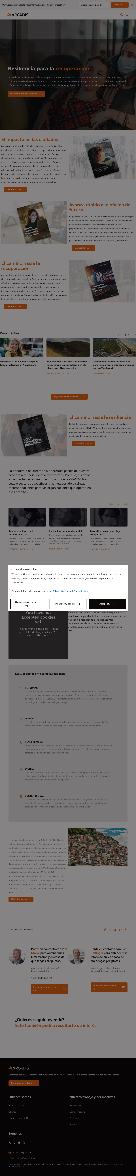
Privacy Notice (60, 591)
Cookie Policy (80, 591)
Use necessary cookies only (26, 604)
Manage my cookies (65, 604)
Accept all (104, 604)
